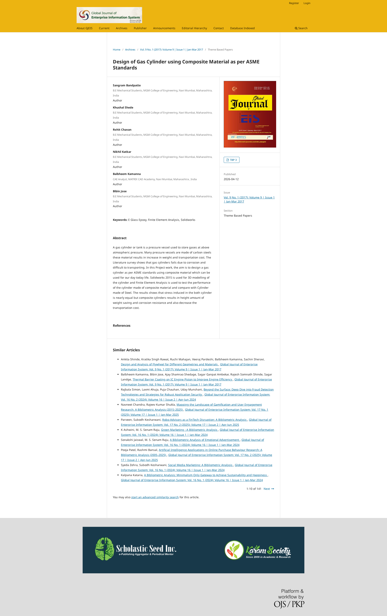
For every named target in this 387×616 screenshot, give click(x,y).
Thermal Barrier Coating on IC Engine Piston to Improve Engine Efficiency (183, 379)
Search (303, 28)
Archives (121, 28)
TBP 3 (233, 160)
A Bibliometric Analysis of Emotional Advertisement (205, 440)
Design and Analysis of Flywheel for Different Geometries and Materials (169, 364)
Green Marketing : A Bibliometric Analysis (189, 430)
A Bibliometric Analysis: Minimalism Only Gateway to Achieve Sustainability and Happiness (206, 475)
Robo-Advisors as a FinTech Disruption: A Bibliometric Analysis (204, 420)
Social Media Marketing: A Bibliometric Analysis (200, 465)
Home (116, 49)
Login (307, 3)
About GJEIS (85, 28)
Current (104, 28)
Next (267, 489)
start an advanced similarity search (155, 497)
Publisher (140, 28)
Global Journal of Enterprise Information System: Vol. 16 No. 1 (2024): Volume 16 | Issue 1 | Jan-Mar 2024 (192, 480)
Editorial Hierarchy (194, 28)
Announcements (164, 28)
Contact (218, 28)
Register (294, 3)
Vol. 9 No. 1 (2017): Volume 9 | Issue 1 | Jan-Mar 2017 (171, 49)
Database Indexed (242, 28)
